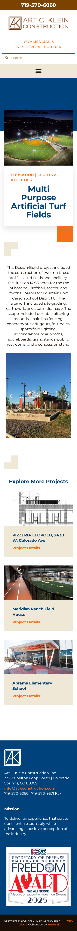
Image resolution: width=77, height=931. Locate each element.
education (22, 175)
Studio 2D (53, 924)
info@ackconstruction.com (29, 788)
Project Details (26, 548)
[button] (38, 71)
